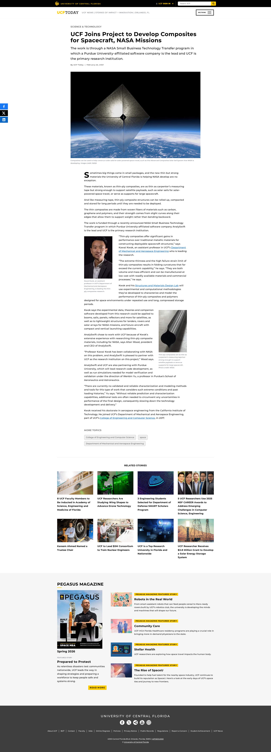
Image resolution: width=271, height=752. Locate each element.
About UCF (52, 731)
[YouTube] (142, 722)
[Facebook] (122, 722)
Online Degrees (103, 731)
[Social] (135, 722)
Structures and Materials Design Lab (157, 285)
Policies (117, 731)
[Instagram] (148, 722)
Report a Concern (179, 731)
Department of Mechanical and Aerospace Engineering (115, 443)
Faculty (81, 731)
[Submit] (213, 4)
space (143, 437)
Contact (71, 731)
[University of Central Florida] (77, 3)
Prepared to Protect (74, 662)
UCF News (218, 731)
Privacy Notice (130, 731)
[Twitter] (128, 722)
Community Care (147, 626)
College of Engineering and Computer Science (127, 418)
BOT (62, 731)
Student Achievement (200, 731)
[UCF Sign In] (165, 3)
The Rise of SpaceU (148, 670)
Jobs (90, 731)
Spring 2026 (66, 651)
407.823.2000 (158, 739)
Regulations (162, 731)
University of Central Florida (135, 716)
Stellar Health (144, 649)
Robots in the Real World (153, 599)
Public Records (147, 731)
